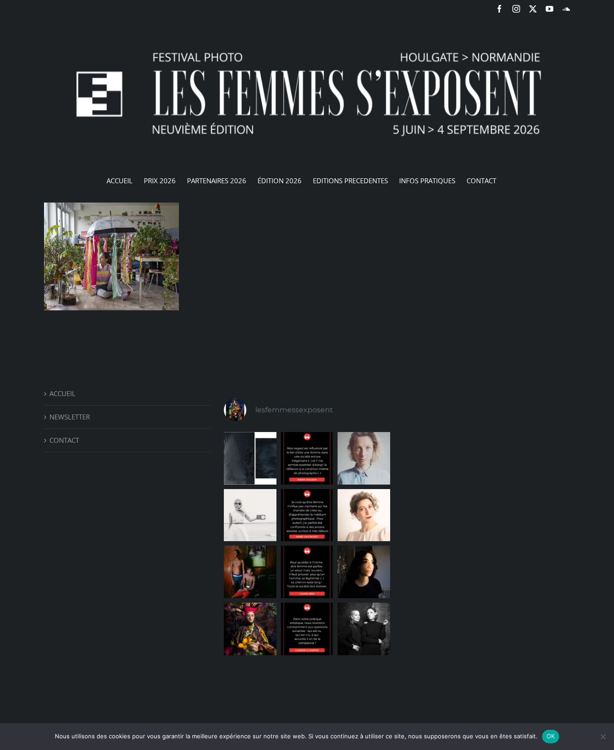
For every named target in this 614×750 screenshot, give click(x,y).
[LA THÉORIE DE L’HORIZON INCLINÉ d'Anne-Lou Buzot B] (250, 515)
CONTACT (64, 440)
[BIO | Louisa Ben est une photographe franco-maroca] (364, 572)
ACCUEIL (62, 393)
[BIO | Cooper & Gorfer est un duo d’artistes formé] (364, 629)
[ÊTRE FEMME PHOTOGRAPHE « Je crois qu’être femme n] (307, 515)
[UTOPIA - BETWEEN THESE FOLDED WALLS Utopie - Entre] (250, 629)
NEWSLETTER (69, 416)
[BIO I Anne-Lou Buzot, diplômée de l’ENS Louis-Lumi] (364, 515)
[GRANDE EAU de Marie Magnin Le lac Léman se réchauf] (250, 458)
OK (551, 736)
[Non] (602, 736)
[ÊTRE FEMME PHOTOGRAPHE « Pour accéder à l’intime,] (307, 572)
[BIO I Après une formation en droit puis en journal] (364, 458)
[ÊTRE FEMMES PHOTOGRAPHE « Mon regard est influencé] (307, 458)
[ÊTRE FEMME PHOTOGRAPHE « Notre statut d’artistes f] (307, 629)
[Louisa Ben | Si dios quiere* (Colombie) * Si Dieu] (250, 572)
